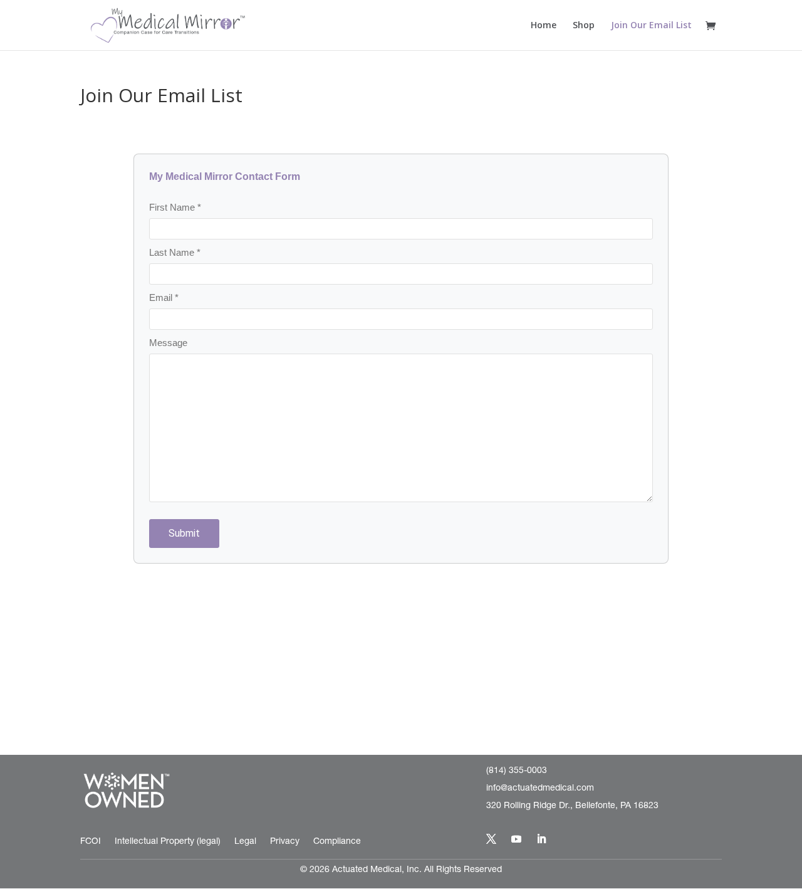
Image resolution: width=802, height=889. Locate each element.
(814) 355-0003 (516, 771)
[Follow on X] (491, 839)
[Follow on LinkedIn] (541, 839)
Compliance (337, 842)
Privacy (284, 842)
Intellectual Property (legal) (168, 842)
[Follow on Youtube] (516, 839)
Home (543, 26)
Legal (245, 842)
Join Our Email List (651, 26)
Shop (584, 26)
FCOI (90, 842)
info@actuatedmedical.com (540, 788)
